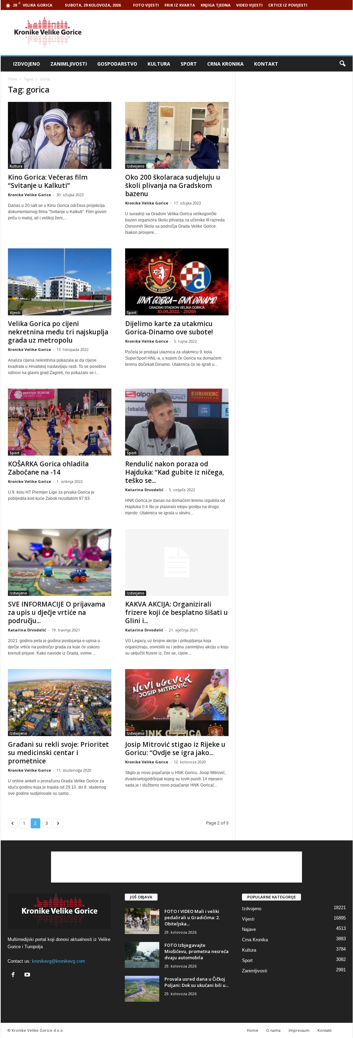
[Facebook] (15, 975)
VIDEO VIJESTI (249, 5)
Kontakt (266, 63)
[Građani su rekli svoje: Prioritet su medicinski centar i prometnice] (59, 702)
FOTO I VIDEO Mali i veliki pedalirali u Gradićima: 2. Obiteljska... (192, 917)
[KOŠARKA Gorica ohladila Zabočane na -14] (59, 422)
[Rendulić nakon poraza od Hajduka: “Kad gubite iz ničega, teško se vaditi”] (177, 422)
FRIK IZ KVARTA (179, 5)
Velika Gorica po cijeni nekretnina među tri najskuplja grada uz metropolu (58, 332)
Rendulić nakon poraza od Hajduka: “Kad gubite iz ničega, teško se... (174, 472)
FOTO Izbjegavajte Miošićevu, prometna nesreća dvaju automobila (196, 951)
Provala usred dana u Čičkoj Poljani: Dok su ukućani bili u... (196, 982)
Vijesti (15, 312)
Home (12, 79)
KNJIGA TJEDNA (216, 5)
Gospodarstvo (117, 63)
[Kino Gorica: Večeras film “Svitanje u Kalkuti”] (59, 135)
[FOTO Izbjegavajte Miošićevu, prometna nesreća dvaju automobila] (142, 955)
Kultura (159, 63)
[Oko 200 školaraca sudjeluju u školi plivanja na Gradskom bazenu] (177, 135)
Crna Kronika (225, 63)
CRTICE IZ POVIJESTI (287, 5)
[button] (342, 64)
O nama (273, 1030)
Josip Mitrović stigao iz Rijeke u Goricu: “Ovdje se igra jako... (175, 748)
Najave (249, 929)
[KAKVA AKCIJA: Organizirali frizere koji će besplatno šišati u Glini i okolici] (177, 562)
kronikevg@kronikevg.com (58, 961)
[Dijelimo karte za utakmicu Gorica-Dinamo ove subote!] (177, 281)
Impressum (299, 1030)
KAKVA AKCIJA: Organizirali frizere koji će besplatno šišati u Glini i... (176, 612)
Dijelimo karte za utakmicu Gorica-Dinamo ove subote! (169, 327)
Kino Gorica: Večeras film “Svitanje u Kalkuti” (48, 181)
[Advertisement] (227, 32)
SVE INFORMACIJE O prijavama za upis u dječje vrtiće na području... (56, 612)
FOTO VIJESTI (146, 5)
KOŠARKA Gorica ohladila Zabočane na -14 (48, 468)
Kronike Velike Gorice (29, 194)
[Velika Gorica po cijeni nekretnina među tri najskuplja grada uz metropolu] (59, 281)
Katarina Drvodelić (144, 489)
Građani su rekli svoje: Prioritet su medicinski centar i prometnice (58, 752)
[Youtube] (28, 975)
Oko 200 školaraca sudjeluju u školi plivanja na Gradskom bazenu (172, 185)
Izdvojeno (26, 63)
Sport (189, 63)
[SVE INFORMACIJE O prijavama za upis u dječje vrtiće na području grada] (59, 562)
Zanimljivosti (68, 63)
